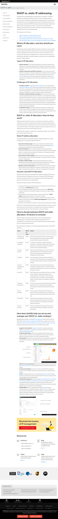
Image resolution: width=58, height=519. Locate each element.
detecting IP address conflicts (26, 87)
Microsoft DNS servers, (46, 379)
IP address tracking (35, 322)
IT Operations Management (44, 491)
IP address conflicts (38, 85)
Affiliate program (20, 508)
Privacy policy (48, 506)
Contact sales (39, 508)
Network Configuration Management (46, 489)
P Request (52, 374)
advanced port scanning (49, 322)
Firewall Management (7, 491)
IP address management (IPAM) (32, 321)
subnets (52, 145)
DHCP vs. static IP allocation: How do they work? (30, 37)
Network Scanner (44, 374)
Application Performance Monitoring (10, 493)
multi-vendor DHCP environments (37, 380)
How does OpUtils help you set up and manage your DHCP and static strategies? (37, 40)
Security (31, 506)
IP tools (21, 374)
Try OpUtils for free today (28, 428)
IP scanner (45, 389)
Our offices (48, 508)
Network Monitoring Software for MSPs (28, 491)
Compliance (39, 506)
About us (8, 506)
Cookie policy (10, 508)
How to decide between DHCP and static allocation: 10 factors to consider (36, 38)
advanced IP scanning (24, 322)
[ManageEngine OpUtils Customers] (29, 473)
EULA (14, 506)
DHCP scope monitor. (26, 365)
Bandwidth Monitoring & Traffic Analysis (29, 489)
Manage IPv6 (35, 328)
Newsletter (30, 508)
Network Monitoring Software (9, 489)
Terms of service (22, 506)
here (54, 511)
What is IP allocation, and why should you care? (30, 35)
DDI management (38, 319)
